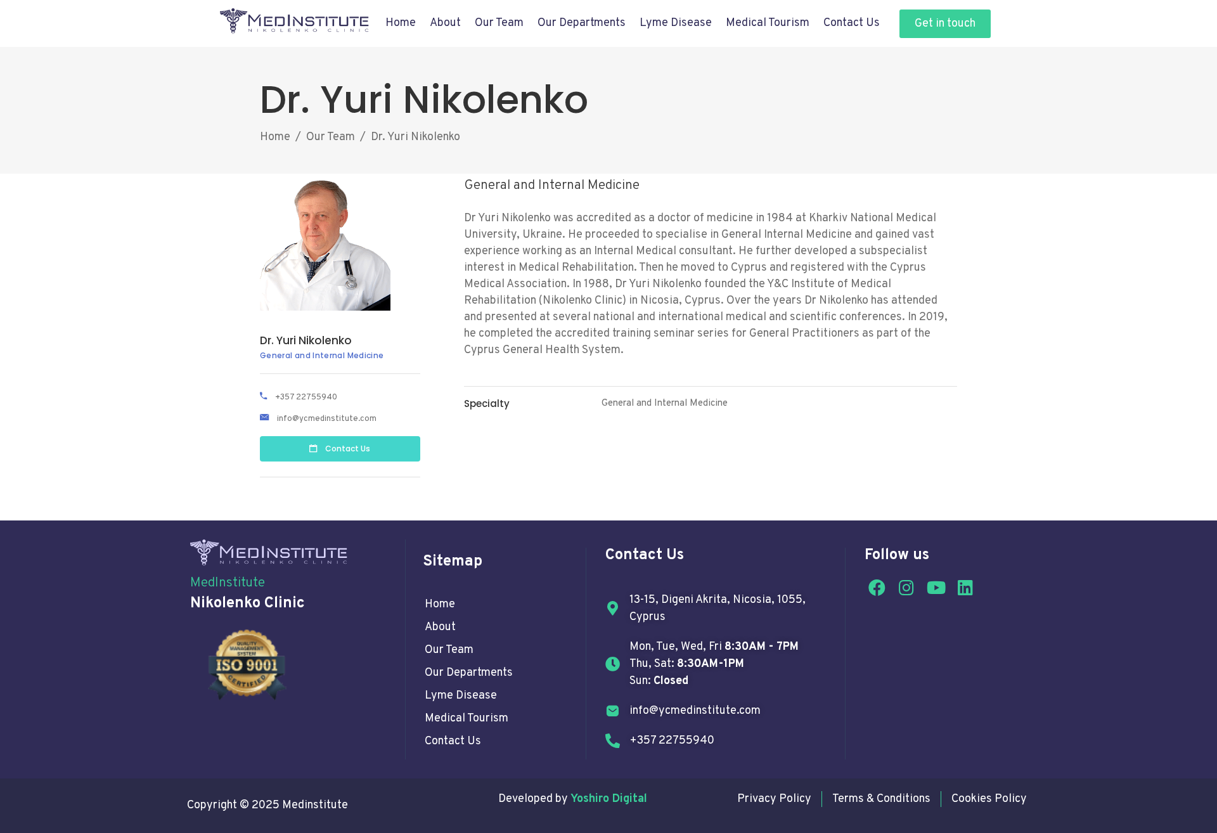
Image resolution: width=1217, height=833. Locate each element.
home (440, 604)
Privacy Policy (774, 799)
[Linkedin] (966, 588)
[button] (945, 24)
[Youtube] (936, 588)
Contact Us (851, 23)
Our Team (499, 23)
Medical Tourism (767, 23)
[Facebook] (877, 588)
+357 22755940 (306, 397)
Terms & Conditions (881, 799)
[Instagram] (906, 588)
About (445, 23)
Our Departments (469, 673)
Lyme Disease (676, 23)
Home (400, 23)
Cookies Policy (989, 799)
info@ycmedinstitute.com (327, 419)
